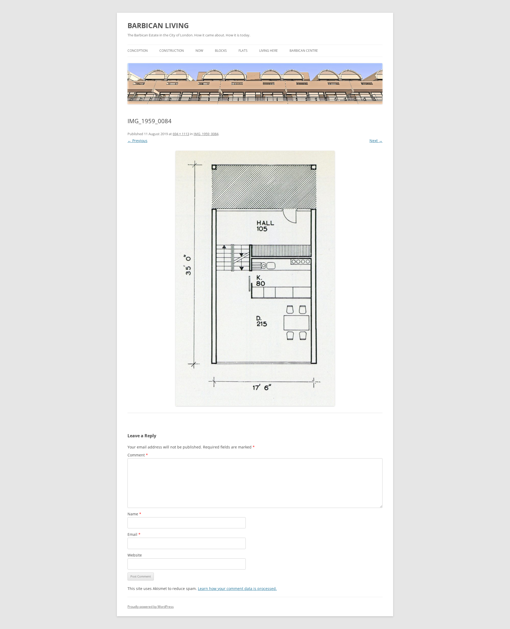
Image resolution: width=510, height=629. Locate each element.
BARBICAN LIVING (158, 25)
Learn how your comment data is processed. (237, 588)
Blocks (221, 50)
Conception (138, 50)
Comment (138, 454)
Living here (268, 50)
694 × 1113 (181, 133)
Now (199, 50)
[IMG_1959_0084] (255, 278)
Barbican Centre (304, 50)
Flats (243, 50)
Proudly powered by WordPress (151, 606)
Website (135, 555)
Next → (375, 140)
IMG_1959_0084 (206, 133)
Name (134, 513)
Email (134, 534)
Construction (171, 50)
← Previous (137, 140)
